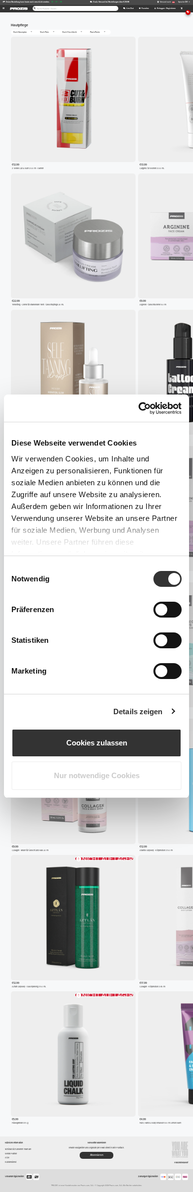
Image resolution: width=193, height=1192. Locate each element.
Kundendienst (10, 1162)
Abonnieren (96, 1155)
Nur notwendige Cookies (97, 775)
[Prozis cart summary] (181, 8)
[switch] (167, 610)
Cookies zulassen (96, 742)
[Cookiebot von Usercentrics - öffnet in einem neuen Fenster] (139, 408)
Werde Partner (11, 1153)
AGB (7, 1157)
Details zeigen (137, 711)
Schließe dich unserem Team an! (18, 1149)
